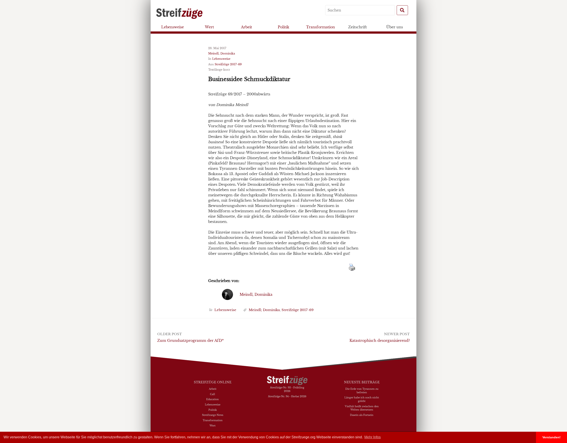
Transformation (320, 27)
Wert (209, 27)
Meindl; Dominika (264, 310)
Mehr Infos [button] (372, 437)
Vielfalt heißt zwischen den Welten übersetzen (362, 408)
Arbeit (246, 27)
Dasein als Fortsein (361, 414)
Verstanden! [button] (551, 437)
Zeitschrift (357, 27)
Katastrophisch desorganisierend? (380, 340)
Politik (283, 27)
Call (212, 394)
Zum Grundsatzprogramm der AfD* (190, 340)
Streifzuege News (212, 414)
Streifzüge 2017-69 (228, 64)
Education (212, 399)
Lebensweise (172, 27)
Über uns (394, 27)
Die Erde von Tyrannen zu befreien (361, 390)
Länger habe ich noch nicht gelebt (361, 399)
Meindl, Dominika (221, 53)
